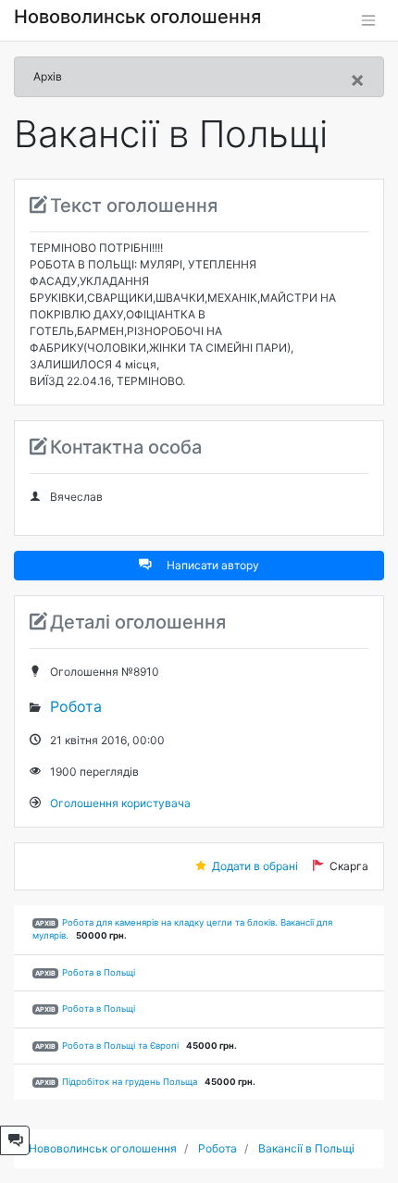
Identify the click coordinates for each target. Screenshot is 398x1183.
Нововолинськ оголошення (137, 17)
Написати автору (213, 565)
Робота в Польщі (98, 972)
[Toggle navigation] (368, 20)
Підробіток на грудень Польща (129, 1082)
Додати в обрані (255, 866)
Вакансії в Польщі (306, 1148)
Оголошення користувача (120, 803)
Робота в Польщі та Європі (120, 1045)
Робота (76, 706)
